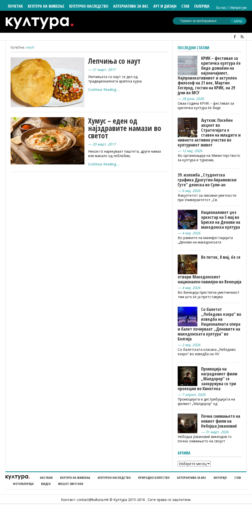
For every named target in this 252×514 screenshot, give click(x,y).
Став (237, 477)
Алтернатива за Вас (130, 6)
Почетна (15, 6)
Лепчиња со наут (114, 61)
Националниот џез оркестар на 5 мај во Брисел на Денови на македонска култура (220, 219)
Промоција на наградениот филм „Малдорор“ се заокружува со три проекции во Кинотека (207, 378)
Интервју (220, 477)
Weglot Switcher (70, 484)
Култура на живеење (75, 477)
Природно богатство (154, 477)
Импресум (238, 7)
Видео (46, 484)
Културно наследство (114, 477)
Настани (46, 477)
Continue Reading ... (103, 89)
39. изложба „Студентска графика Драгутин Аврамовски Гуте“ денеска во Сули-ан (207, 180)
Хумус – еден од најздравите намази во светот (124, 128)
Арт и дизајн (164, 6)
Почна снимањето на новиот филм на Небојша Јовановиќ (220, 421)
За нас (221, 7)
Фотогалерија (23, 484)
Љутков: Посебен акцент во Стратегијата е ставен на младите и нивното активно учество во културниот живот (209, 132)
